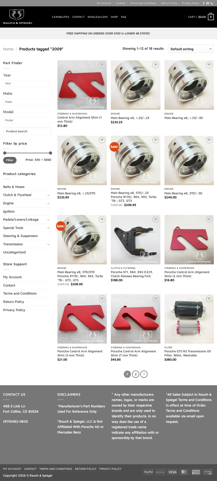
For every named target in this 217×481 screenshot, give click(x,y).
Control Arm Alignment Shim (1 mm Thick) (79, 119)
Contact (120, 3)
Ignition (9, 211)
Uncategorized (14, 252)
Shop (114, 16)
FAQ (123, 16)
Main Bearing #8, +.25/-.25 (130, 118)
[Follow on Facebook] (203, 3)
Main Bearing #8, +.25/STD (76, 193)
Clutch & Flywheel (17, 195)
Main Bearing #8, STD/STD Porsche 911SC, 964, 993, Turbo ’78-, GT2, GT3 (80, 276)
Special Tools (13, 228)
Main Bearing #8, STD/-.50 (183, 193)
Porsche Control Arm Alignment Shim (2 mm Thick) (187, 274)
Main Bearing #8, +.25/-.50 (183, 118)
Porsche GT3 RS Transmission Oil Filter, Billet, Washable (187, 353)
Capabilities (60, 16)
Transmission (13, 244)
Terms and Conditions (143, 3)
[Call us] (211, 3)
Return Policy (169, 3)
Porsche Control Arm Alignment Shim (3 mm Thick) (80, 353)
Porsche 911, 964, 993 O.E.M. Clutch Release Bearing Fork (132, 274)
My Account (104, 3)
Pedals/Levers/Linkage (21, 219)
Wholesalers (98, 16)
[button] (201, 17)
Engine (8, 203)
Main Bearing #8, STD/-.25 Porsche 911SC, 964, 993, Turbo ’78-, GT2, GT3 (133, 196)
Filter (9, 160)
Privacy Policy (190, 3)
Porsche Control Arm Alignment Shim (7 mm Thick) (133, 353)
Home (8, 49)
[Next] (143, 374)
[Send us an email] (207, 3)
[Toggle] (48, 194)
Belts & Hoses (13, 187)
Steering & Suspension (20, 236)
